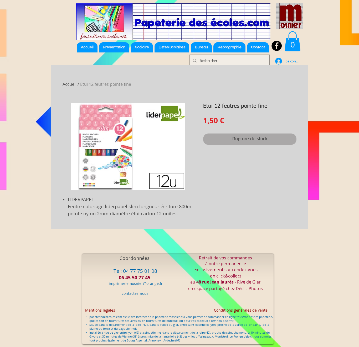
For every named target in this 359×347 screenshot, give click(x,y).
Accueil (69, 84)
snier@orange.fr (148, 283)
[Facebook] (276, 46)
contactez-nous (135, 293)
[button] (172, 47)
